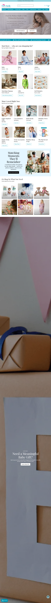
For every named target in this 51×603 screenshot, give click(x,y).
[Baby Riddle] (6, 6)
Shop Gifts (32, 30)
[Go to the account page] (45, 6)
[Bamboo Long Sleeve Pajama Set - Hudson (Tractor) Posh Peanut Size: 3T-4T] (25, 57)
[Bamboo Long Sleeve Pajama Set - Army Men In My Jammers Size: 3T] (19, 110)
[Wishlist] (47, 6)
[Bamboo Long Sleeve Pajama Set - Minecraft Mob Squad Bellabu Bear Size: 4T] (25, 81)
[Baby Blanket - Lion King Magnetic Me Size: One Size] (41, 81)
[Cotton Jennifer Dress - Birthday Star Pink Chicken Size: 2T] (43, 110)
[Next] (48, 9)
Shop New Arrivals (20, 30)
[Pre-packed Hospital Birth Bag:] (31, 110)
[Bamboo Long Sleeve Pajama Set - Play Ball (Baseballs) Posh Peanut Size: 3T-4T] (31, 132)
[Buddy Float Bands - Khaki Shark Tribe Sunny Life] (19, 132)
